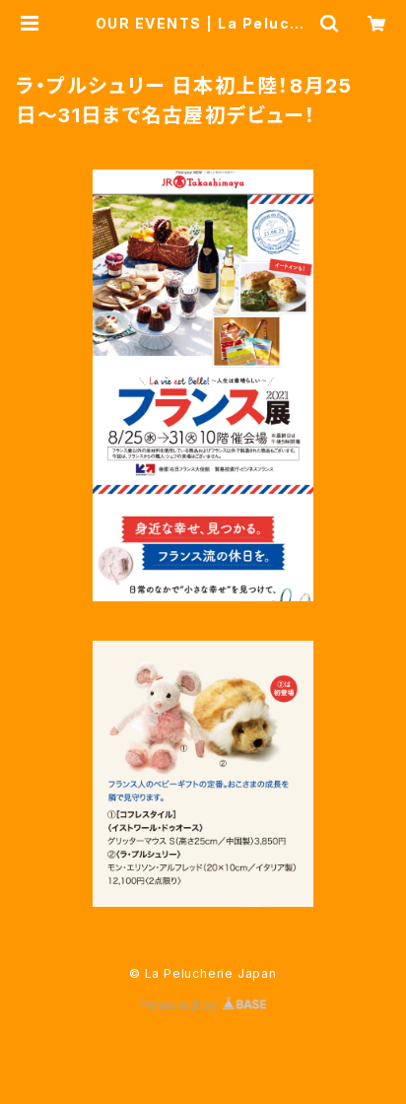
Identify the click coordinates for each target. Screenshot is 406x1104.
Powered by (181, 1005)
